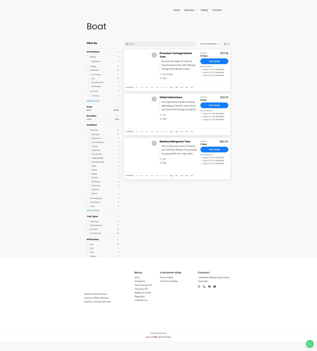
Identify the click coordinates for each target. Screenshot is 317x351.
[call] (204, 286)
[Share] (22, 344)
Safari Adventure (171, 97)
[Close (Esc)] (31, 344)
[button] (195, 10)
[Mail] (214, 286)
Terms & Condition (169, 281)
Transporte (139, 281)
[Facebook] (209, 286)
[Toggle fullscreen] (13, 344)
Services (189, 10)
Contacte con (141, 300)
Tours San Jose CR (143, 285)
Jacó (164, 115)
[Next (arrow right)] (13, 349)
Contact (217, 10)
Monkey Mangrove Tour (175, 141)
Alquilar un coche (142, 292)
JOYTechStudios (165, 337)
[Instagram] (199, 286)
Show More (93, 101)
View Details (214, 61)
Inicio (137, 277)
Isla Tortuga (167, 74)
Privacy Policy (166, 277)
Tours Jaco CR (141, 289)
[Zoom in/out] (4, 344)
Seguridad (139, 296)
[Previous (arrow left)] (4, 349)
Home (176, 10)
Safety (204, 10)
